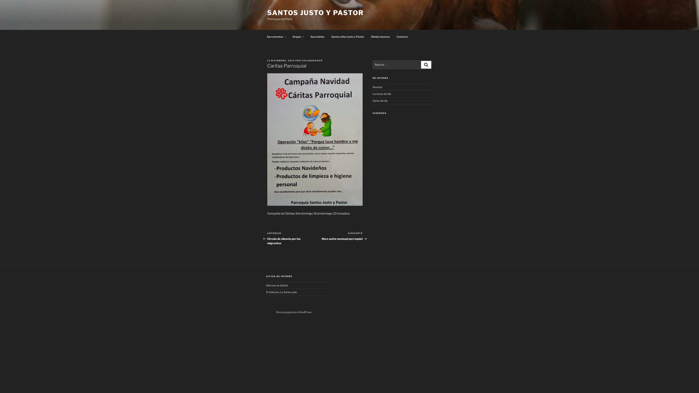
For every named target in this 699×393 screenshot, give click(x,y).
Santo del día (380, 100)
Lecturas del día (382, 93)
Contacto (402, 36)
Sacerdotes (317, 36)
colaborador (312, 60)
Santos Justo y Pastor (315, 13)
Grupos (297, 36)
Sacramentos (275, 36)
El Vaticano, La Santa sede (281, 292)
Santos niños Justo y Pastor (347, 36)
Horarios (377, 87)
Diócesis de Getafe (277, 285)
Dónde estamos (380, 36)
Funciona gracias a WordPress (293, 312)
